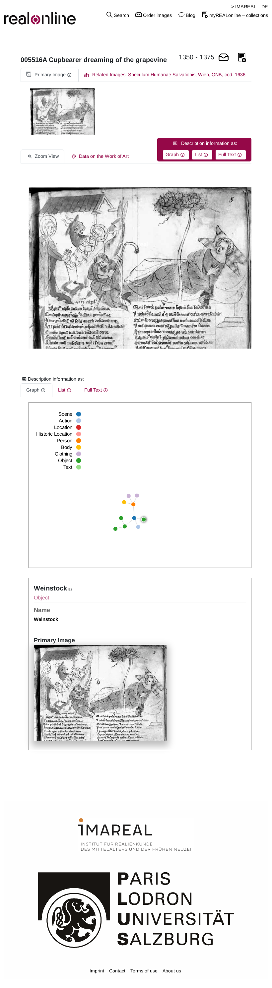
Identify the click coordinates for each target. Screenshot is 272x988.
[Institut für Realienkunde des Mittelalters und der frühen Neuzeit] (136, 834)
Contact (117, 970)
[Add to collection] (242, 58)
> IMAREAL (243, 6)
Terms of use (144, 970)
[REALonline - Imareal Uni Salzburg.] (45, 15)
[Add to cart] (223, 58)
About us (172, 970)
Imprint (97, 970)
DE (264, 6)
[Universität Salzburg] (136, 909)
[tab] (50, 75)
